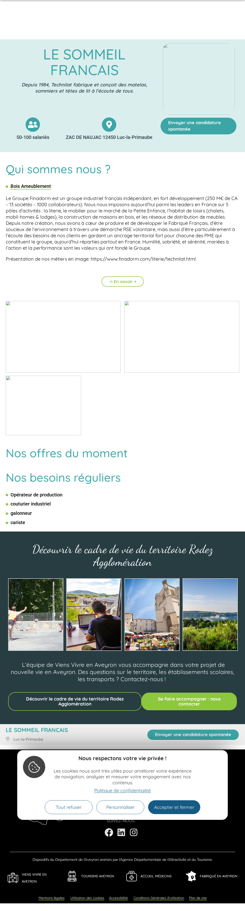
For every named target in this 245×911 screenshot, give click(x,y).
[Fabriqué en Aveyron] (191, 876)
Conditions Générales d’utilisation (159, 898)
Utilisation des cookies (87, 898)
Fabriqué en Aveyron (218, 876)
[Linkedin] (121, 832)
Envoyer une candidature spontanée (194, 126)
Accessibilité (118, 898)
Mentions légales (52, 898)
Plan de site (198, 898)
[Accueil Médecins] (131, 876)
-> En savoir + (123, 281)
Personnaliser (120, 807)
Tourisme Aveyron (97, 876)
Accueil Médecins (156, 876)
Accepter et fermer (174, 807)
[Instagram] (133, 832)
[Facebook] (109, 832)
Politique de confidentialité (122, 790)
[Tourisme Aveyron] (72, 876)
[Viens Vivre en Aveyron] (13, 878)
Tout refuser (69, 807)
